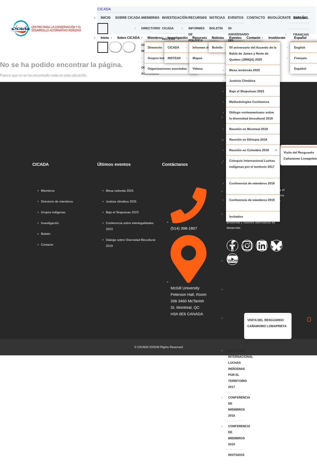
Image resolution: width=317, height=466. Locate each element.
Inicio (106, 17)
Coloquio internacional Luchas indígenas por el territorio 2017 (236, 369)
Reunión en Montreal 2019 (236, 270)
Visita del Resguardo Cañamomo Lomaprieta (267, 323)
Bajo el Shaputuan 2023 (246, 91)
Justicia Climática (242, 80)
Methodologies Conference (249, 102)
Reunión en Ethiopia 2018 (235, 298)
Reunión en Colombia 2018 (236, 327)
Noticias (217, 17)
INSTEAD (168, 39)
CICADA (104, 9)
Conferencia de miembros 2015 (236, 435)
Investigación (173, 17)
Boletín (216, 28)
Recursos (197, 17)
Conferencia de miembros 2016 (236, 406)
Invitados (236, 455)
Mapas (197, 58)
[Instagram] (247, 245)
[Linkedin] (262, 245)
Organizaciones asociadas (167, 68)
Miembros (150, 17)
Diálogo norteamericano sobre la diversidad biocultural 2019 (236, 232)
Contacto (255, 17)
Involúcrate (278, 17)
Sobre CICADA (126, 17)
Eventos (235, 17)
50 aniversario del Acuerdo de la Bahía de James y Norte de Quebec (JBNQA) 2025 (252, 53)
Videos (198, 68)
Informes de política (196, 34)
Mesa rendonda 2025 (244, 70)
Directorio (150, 28)
